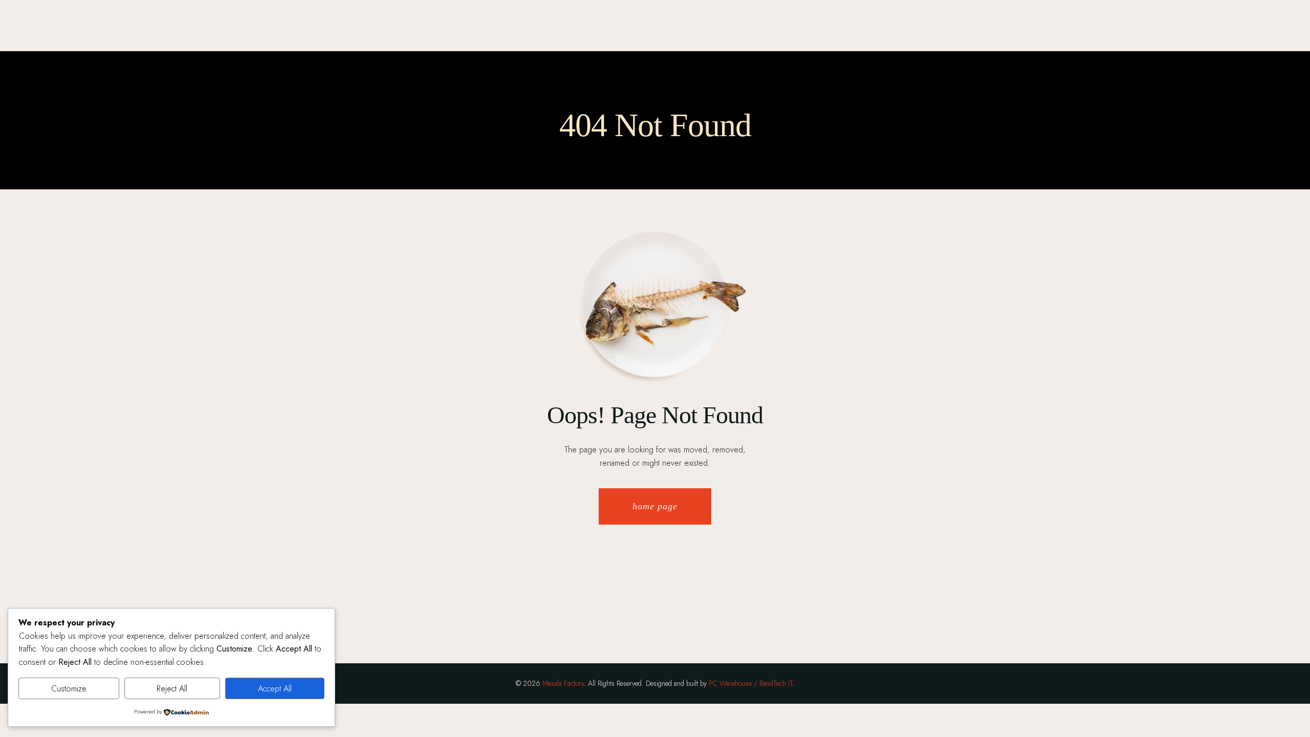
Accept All (275, 689)
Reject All (172, 689)
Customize (68, 689)
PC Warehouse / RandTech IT (751, 683)
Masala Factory (563, 683)
